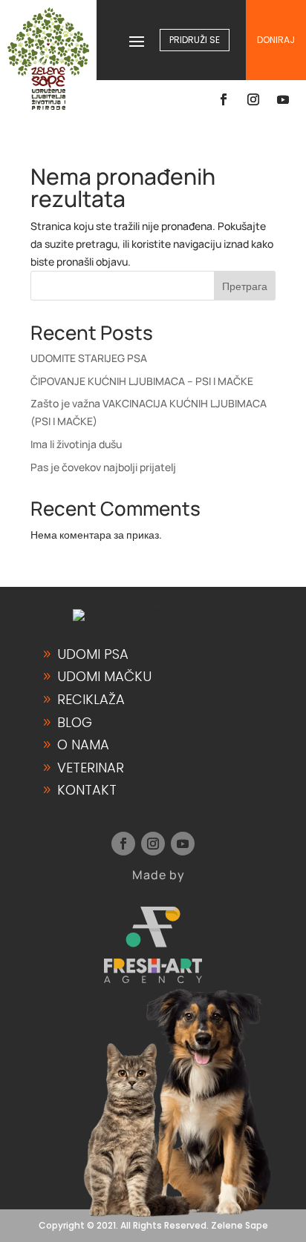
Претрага (244, 286)
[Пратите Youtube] (283, 99)
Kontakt (87, 790)
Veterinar (90, 767)
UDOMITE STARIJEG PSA (88, 358)
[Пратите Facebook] (223, 99)
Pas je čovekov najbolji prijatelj (103, 467)
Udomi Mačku (104, 676)
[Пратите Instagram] (253, 99)
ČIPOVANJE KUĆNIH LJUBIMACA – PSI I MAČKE (141, 381)
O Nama (83, 744)
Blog (74, 722)
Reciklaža (91, 699)
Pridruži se (194, 39)
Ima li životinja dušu (76, 444)
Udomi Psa (92, 654)
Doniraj (276, 39)
